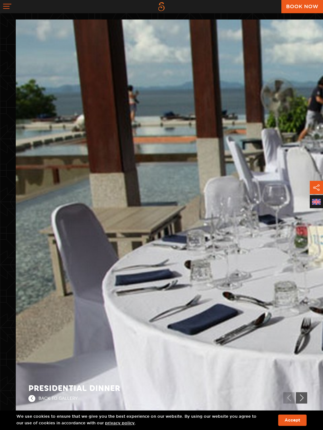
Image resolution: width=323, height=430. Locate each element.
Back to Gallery (58, 398)
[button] (301, 398)
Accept (292, 420)
